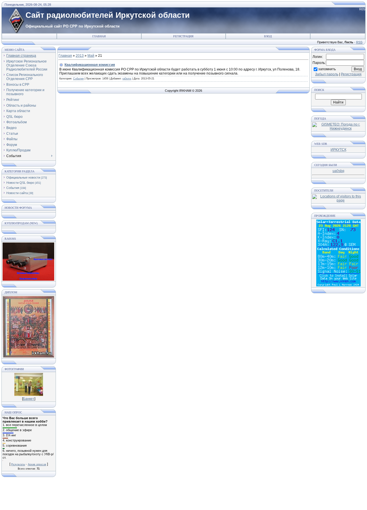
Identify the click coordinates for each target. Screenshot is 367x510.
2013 (80, 56)
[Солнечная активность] (338, 285)
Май (90, 56)
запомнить (327, 69)
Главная (99, 36)
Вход (268, 36)
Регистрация (183, 36)
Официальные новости (23, 177)
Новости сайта (17, 193)
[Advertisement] (183, 496)
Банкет (28, 399)
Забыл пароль (326, 74)
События (12, 187)
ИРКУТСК (338, 150)
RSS (359, 42)
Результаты (18, 464)
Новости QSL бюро (20, 182)
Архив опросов (37, 464)
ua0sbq (338, 171)
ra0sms (126, 78)
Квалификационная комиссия (90, 65)
